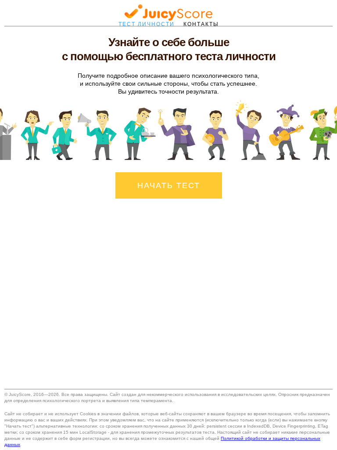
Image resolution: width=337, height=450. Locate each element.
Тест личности (146, 24)
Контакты (201, 24)
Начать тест (168, 185)
